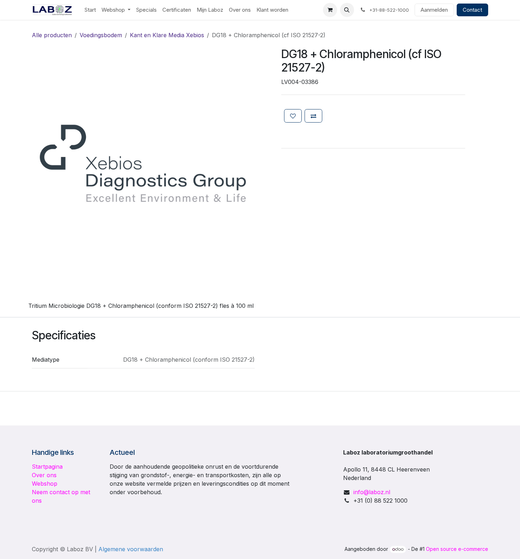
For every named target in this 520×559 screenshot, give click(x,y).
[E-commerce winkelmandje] (330, 10)
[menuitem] (90, 10)
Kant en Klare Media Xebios (167, 35)
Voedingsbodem (101, 35)
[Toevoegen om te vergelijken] (313, 116)
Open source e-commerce (457, 549)
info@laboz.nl (371, 492)
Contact (472, 9)
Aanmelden (434, 9)
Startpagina (47, 466)
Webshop (44, 483)
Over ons (44, 475)
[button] (347, 10)
